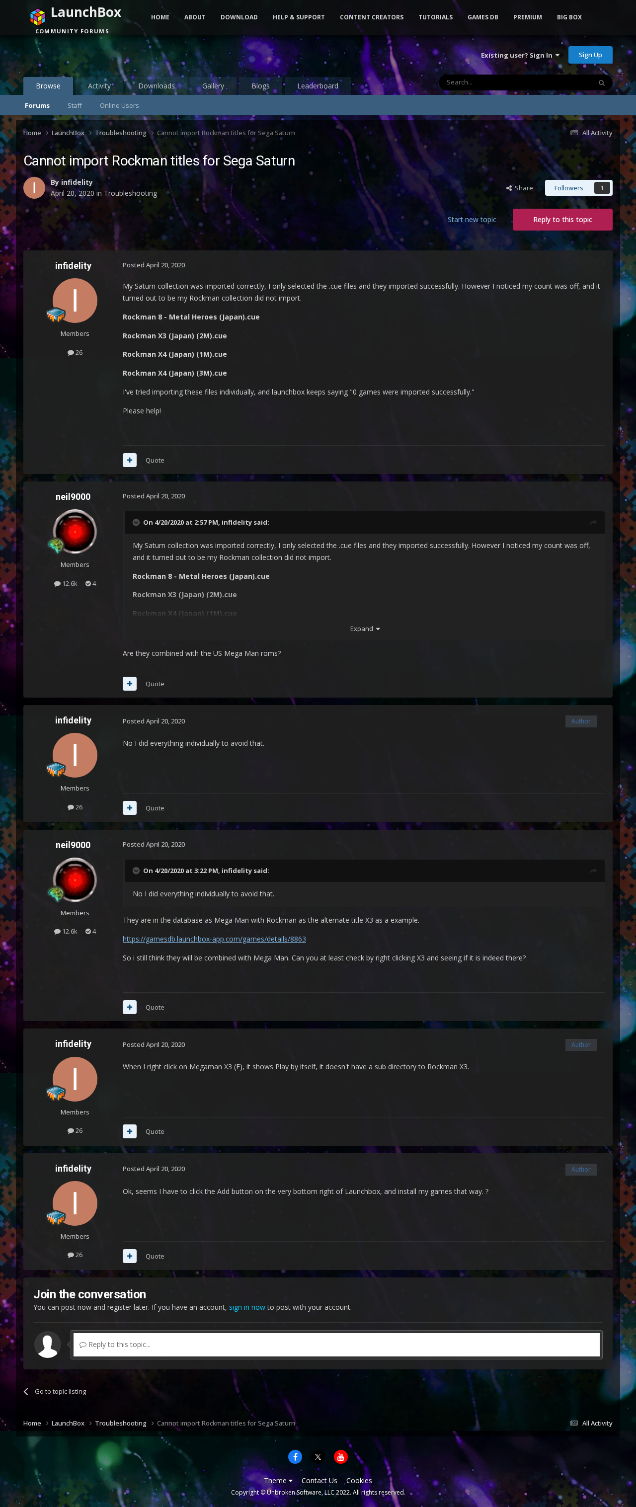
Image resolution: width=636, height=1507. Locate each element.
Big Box (569, 17)
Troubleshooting (130, 193)
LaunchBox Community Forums (103, 54)
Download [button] (239, 17)
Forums (37, 105)
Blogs (260, 85)
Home (160, 17)
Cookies (359, 1480)
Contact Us (319, 1480)
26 (78, 352)
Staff (75, 105)
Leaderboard (317, 85)
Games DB (483, 17)
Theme (276, 1480)
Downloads (156, 85)
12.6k (69, 583)
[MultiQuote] (130, 460)
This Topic (563, 82)
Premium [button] (527, 17)
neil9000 (73, 496)
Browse (48, 85)
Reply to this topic (562, 219)
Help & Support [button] (299, 17)
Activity (99, 85)
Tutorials (435, 17)
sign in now (247, 1307)
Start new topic (472, 219)
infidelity (77, 182)
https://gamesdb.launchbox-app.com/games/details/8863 (214, 939)
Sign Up (590, 54)
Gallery (213, 85)
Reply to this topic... (118, 1344)
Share (522, 187)
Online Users (119, 105)
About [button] (195, 17)
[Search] (602, 82)
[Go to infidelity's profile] (34, 188)
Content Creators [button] (371, 17)
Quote (155, 460)
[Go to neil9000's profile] (75, 531)
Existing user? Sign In (518, 55)
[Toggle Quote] (137, 522)
